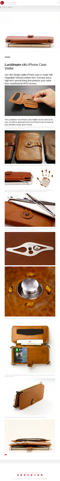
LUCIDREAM (44, 478)
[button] (59, 2)
